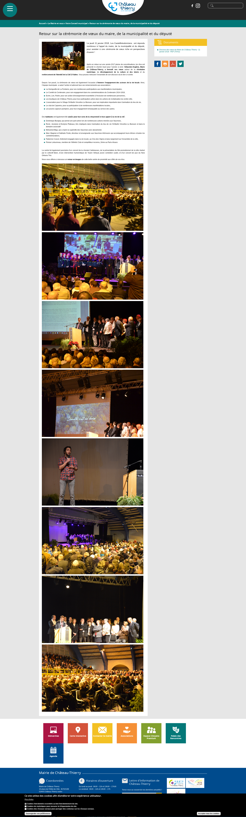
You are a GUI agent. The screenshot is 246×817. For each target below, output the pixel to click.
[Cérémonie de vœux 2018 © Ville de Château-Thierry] (63, 69)
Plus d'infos (29, 799)
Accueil (42, 23)
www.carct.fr (176, 783)
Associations (127, 736)
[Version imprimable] (165, 64)
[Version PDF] (173, 64)
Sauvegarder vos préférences (38, 814)
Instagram (198, 6)
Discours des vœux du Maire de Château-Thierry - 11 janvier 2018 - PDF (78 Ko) (179, 51)
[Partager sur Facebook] (157, 64)
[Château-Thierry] (123, 14)
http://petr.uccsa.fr (195, 783)
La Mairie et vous (55, 23)
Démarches (53, 736)
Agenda (53, 756)
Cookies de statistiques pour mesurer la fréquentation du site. (52, 806)
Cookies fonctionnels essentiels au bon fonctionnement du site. (52, 804)
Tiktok (203, 6)
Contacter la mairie (102, 736)
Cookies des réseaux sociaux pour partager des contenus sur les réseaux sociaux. (60, 809)
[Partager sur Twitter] (180, 64)
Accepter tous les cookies (208, 814)
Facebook (192, 6)
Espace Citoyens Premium (151, 737)
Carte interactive (78, 736)
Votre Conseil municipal (76, 23)
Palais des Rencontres (175, 737)
